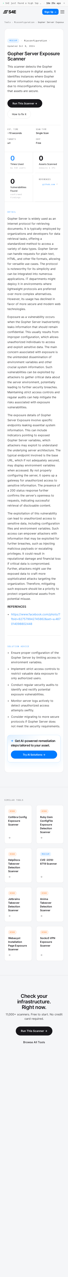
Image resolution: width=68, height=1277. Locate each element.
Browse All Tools (34, 1042)
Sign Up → (50, 11)
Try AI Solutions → (34, 754)
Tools (7, 22)
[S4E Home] (9, 11)
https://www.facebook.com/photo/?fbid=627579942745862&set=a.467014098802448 (36, 619)
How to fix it (19, 114)
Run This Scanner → (25, 103)
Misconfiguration (24, 22)
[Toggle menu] (62, 12)
